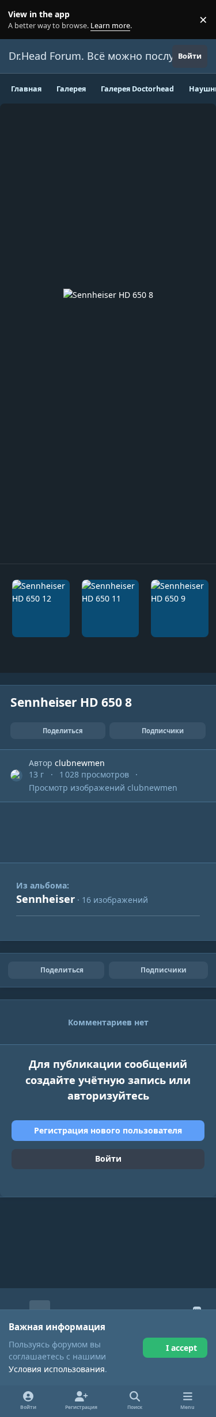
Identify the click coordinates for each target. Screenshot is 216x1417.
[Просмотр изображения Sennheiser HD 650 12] (41, 608)
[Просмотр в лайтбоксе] (108, 334)
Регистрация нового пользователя (108, 1130)
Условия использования (57, 1369)
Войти (108, 1158)
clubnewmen (80, 762)
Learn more (22, 19)
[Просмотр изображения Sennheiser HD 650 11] (110, 608)
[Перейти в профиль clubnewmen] (16, 775)
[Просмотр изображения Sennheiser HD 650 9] (180, 608)
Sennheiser (45, 899)
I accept (181, 1347)
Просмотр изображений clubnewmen (103, 787)
